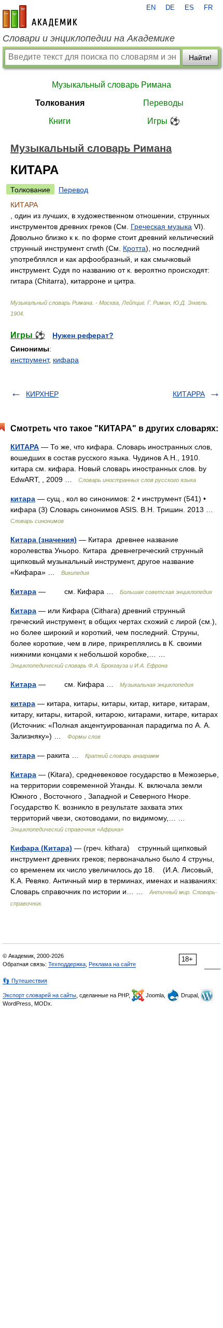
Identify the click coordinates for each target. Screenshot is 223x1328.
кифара (66, 360)
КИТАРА (24, 447)
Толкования (60, 102)
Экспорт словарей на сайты (39, 995)
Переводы (163, 102)
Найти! (200, 57)
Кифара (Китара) (41, 848)
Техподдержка (67, 964)
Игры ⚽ (163, 121)
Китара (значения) (43, 539)
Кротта (134, 248)
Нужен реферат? (83, 335)
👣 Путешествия (25, 981)
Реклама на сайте (112, 964)
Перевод (73, 190)
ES (189, 7)
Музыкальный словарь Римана (111, 84)
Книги (60, 121)
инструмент (29, 360)
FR (208, 7)
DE (170, 7)
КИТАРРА (189, 394)
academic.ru (40, 16)
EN (151, 7)
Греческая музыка (161, 226)
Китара (23, 591)
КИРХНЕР (42, 394)
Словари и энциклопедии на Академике (89, 38)
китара (22, 499)
